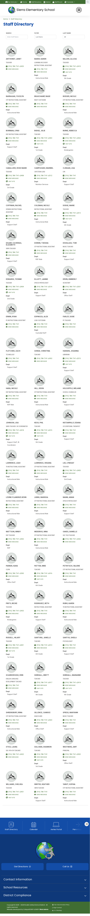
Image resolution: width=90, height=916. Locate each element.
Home (25, 2)
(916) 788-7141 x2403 (44, 138)
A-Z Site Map (58, 910)
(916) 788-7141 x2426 (73, 539)
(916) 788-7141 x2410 (73, 66)
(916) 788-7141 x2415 (44, 430)
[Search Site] (88, 2)
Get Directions (21, 866)
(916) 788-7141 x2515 (73, 358)
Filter (36, 33)
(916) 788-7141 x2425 (16, 66)
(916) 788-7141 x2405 (73, 470)
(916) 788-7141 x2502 (73, 754)
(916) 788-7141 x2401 (16, 645)
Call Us (66, 866)
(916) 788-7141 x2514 (44, 287)
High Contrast (58, 907)
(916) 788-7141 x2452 (73, 138)
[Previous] (4, 2)
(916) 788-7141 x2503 (44, 720)
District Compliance (17, 895)
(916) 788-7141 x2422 (16, 754)
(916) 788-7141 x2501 (73, 287)
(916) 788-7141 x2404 (16, 287)
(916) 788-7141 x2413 (73, 213)
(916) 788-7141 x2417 (44, 682)
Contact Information (18, 879)
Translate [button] (70, 2)
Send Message (13, 69)
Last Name (67, 33)
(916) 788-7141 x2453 (44, 358)
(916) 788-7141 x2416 (44, 573)
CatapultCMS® (28, 909)
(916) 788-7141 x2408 (16, 176)
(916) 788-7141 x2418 (16, 430)
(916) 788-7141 (42, 69)
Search (8, 33)
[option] (11, 2)
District (48, 2)
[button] (13, 2)
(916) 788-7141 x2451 (16, 792)
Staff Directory (36, 2)
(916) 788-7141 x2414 (73, 682)
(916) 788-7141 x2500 (16, 573)
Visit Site (68, 72)
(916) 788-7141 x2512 (44, 176)
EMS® (37, 909)
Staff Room (58, 2)
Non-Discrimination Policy (61, 905)
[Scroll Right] (86, 824)
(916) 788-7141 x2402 (16, 539)
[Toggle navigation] (79, 10)
